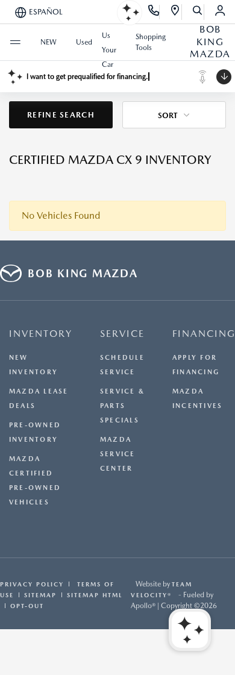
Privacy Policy (32, 584)
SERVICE (122, 333)
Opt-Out (27, 605)
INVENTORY (40, 333)
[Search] (198, 12)
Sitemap (40, 594)
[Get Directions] (175, 12)
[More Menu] (15, 42)
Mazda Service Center (118, 454)
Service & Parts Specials (122, 406)
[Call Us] (154, 12)
